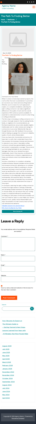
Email (3, 265)
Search (4, 305)
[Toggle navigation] (34, 7)
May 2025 (5, 356)
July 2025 (5, 349)
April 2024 (6, 398)
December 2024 (8, 372)
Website (3, 275)
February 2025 (7, 365)
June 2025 (6, 352)
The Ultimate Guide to (10, 324)
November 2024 (8, 375)
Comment (4, 236)
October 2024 (7, 378)
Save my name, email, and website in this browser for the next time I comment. (17, 289)
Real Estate (11, 20)
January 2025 (7, 369)
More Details (17, 211)
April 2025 (6, 359)
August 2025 (6, 346)
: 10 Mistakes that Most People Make (15, 334)
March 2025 (6, 362)
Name (3, 255)
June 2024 (6, 391)
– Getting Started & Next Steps (13, 327)
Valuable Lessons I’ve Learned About (13, 206)
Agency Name (8, 6)
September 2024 (8, 382)
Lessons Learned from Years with (14, 331)
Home (3, 20)
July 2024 (5, 388)
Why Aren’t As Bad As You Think (12, 208)
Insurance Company (18, 418)
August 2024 (7, 385)
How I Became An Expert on (12, 321)
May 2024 (5, 395)
